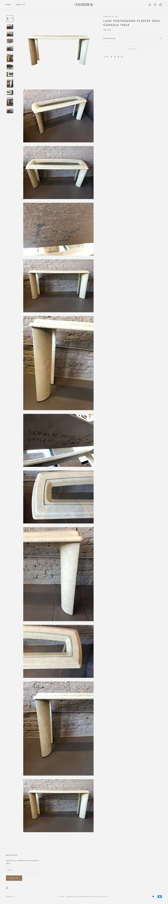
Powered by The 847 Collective (94, 897)
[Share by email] (122, 57)
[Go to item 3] (10, 34)
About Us (20, 4)
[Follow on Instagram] (7, 888)
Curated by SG (110, 17)
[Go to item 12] (10, 111)
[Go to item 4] (10, 41)
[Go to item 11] (10, 101)
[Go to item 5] (10, 48)
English (9, 897)
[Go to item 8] (10, 74)
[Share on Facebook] (111, 57)
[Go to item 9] (10, 83)
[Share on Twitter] (115, 57)
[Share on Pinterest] (118, 57)
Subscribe (14, 878)
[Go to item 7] (10, 67)
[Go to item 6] (10, 57)
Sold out (132, 49)
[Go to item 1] (10, 18)
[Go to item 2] (10, 26)
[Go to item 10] (10, 92)
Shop (8, 4)
